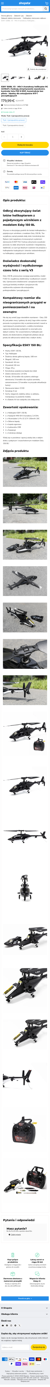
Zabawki (29, 16)
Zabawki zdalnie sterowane (11, 18)
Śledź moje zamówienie (34, 1371)
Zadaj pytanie (16, 1234)
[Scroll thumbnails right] (47, 78)
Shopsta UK (42, 1380)
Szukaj (7, 1371)
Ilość (2, 132)
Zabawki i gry (19, 16)
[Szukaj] (46, 8)
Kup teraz (25, 152)
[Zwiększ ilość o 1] (21, 137)
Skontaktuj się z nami (36, 1374)
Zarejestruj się (39, 1347)
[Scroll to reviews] (25, 98)
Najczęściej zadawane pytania (17, 1374)
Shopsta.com (25, 1381)
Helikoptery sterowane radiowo (34, 18)
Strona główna (6, 16)
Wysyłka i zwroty (18, 1371)
